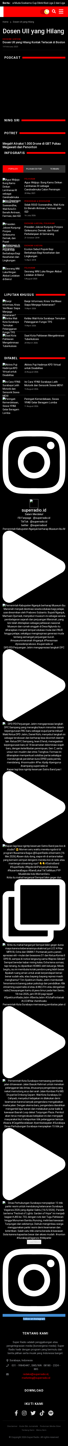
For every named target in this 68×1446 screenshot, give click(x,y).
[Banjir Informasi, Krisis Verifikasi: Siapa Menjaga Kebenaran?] (12, 308)
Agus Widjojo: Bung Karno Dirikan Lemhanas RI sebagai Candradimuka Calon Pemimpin (43, 186)
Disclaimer (12, 1426)
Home (5, 22)
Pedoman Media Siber (50, 1426)
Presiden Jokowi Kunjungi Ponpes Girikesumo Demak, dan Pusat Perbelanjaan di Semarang (43, 230)
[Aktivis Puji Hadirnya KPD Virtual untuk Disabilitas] (12, 370)
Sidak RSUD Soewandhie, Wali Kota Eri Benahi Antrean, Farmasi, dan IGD (44, 208)
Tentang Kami (28, 1430)
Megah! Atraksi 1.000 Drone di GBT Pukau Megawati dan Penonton (32, 145)
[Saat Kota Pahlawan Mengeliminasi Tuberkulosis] (12, 341)
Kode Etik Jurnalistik (28, 1426)
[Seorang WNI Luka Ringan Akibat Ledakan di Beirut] (12, 274)
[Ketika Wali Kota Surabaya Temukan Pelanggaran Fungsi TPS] (12, 325)
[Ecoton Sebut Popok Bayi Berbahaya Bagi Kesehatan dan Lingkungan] (12, 253)
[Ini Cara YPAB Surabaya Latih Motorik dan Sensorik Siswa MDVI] (12, 389)
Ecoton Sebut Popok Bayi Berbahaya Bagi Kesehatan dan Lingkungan (42, 253)
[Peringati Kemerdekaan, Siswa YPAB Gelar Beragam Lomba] (12, 406)
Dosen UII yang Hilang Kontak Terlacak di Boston (34, 42)
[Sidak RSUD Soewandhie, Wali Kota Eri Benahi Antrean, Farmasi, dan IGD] (12, 209)
